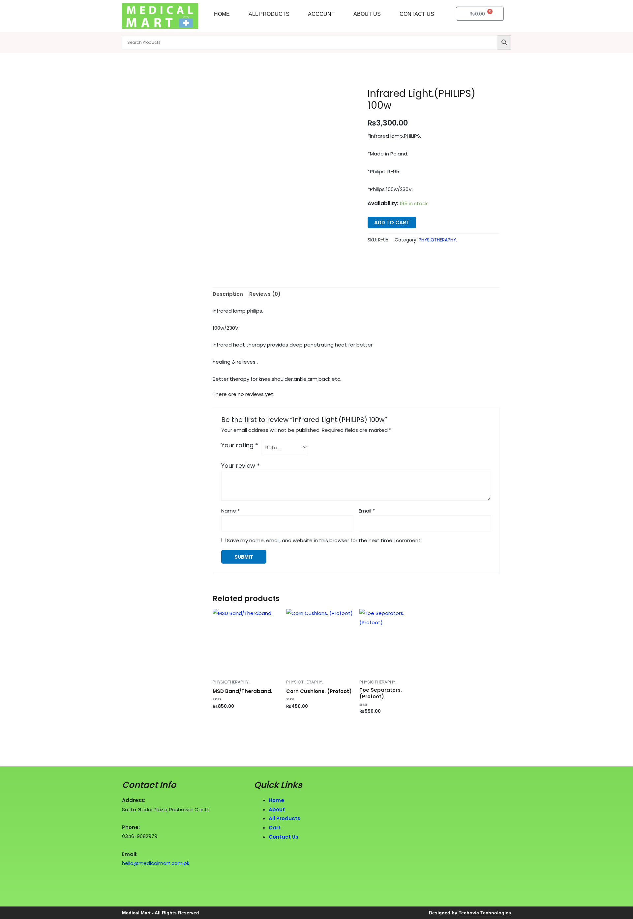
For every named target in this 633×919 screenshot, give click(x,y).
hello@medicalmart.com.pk (155, 863)
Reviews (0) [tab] (265, 294)
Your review (240, 465)
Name (230, 510)
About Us (367, 14)
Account (321, 14)
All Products (269, 14)
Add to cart (391, 222)
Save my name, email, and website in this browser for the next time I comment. (324, 540)
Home (222, 14)
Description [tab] (228, 294)
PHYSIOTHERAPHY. (438, 240)
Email (367, 510)
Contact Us (417, 14)
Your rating (239, 445)
